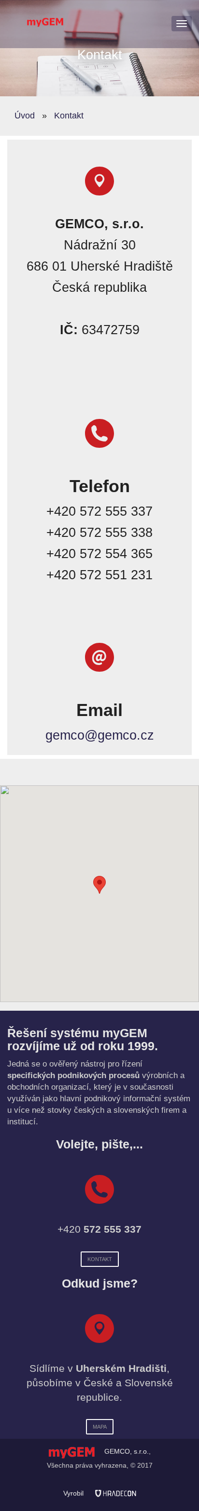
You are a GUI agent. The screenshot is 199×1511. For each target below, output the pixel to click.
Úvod (24, 115)
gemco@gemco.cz (99, 735)
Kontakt (69, 115)
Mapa (100, 1427)
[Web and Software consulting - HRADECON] (115, 1493)
